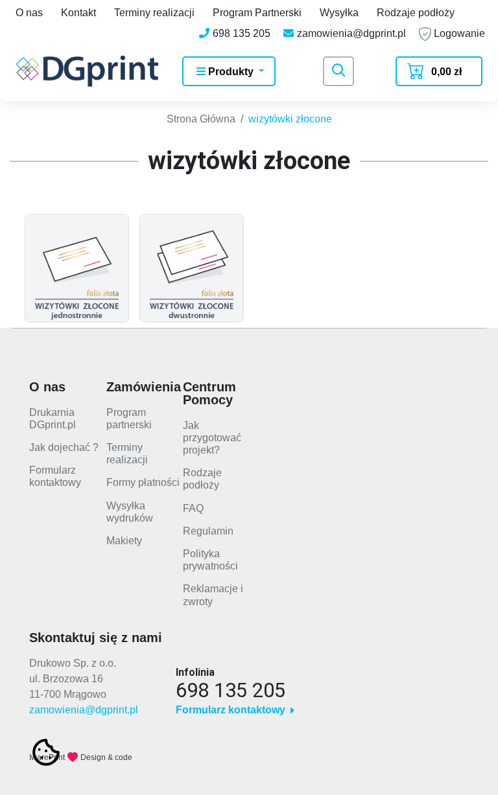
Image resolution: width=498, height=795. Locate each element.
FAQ (193, 508)
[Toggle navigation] (338, 71)
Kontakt (78, 12)
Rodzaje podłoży (416, 12)
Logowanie (458, 33)
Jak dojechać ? (64, 447)
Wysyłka (339, 12)
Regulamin (208, 530)
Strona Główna (201, 118)
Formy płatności (143, 482)
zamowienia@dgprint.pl (83, 709)
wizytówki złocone (290, 118)
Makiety (124, 540)
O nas (29, 12)
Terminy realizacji (154, 12)
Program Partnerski (257, 12)
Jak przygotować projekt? (212, 437)
